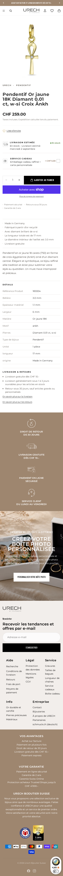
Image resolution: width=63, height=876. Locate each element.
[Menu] (3, 10)
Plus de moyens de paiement (31, 196)
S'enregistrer (31, 647)
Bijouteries (39, 711)
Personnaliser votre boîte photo (31, 577)
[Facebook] (29, 871)
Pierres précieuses (16, 715)
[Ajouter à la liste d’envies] (4, 131)
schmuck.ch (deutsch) (45, 724)
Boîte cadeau (52, 693)
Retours (10, 679)
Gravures (50, 665)
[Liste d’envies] (52, 10)
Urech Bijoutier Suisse (35, 863)
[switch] (56, 871)
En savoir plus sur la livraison (17, 396)
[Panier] (59, 10)
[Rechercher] (10, 10)
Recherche (12, 666)
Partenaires (39, 720)
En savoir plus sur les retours (17, 402)
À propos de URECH (44, 715)
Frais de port (13, 684)
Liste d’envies (14, 130)
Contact (37, 707)
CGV (28, 681)
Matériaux (11, 719)
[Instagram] (34, 871)
